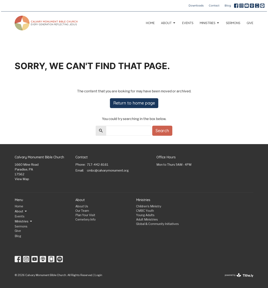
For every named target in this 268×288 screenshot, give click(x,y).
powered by (237, 279)
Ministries (207, 23)
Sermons (233, 23)
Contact (214, 5)
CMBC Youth (145, 210)
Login (98, 275)
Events (187, 23)
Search (162, 130)
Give (250, 23)
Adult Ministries (147, 219)
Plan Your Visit (85, 215)
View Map (22, 179)
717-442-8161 (97, 165)
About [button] (19, 211)
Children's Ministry (148, 206)
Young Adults (145, 215)
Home (150, 23)
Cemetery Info (85, 219)
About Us (81, 206)
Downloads (196, 5)
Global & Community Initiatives (157, 224)
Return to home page (134, 103)
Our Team (82, 210)
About (166, 23)
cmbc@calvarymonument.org (108, 170)
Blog (228, 5)
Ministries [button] (21, 221)
